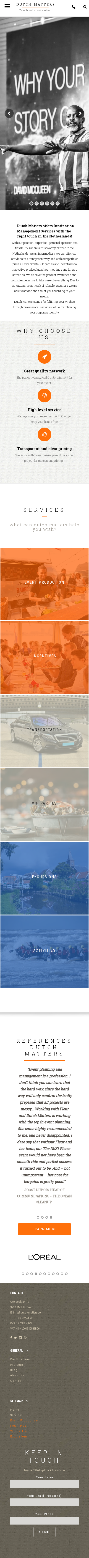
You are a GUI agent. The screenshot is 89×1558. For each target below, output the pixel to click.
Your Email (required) (44, 1496)
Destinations (20, 1359)
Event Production (24, 1420)
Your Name (44, 1477)
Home (14, 1409)
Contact (16, 1380)
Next (74, 1261)
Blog (14, 1370)
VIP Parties (19, 1431)
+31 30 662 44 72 (74, 7)
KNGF (57, 1208)
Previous (15, 1261)
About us (17, 1375)
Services (16, 1415)
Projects (16, 1364)
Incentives (18, 1425)
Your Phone (44, 1514)
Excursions (19, 1436)
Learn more (44, 1229)
